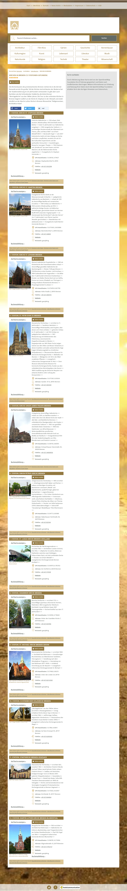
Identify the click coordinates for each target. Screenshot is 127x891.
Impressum (79, 5)
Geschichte (85, 48)
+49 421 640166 (46, 624)
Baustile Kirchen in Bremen (39, 309)
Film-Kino (42, 48)
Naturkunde (20, 59)
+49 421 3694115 (46, 295)
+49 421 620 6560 (47, 680)
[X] (49, 887)
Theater (85, 59)
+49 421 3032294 (46, 166)
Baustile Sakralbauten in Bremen (18, 311)
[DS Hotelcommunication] (70, 887)
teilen (16, 108)
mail (43, 108)
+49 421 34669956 (47, 452)
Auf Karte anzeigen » (18, 117)
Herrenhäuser (107, 48)
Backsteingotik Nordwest (56, 399)
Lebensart (63, 53)
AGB (99, 5)
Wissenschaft (107, 59)
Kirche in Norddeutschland (17, 401)
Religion (41, 59)
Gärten (64, 48)
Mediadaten (68, 5)
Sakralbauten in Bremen (53, 309)
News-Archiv (56, 5)
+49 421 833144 (46, 522)
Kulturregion (20, 53)
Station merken (39, 117)
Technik (63, 59)
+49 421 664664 (46, 797)
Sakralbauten (34, 71)
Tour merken (15, 82)
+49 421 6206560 (46, 736)
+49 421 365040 (46, 385)
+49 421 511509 (46, 572)
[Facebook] (55, 887)
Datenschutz (90, 5)
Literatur (85, 53)
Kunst (41, 53)
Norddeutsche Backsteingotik (40, 399)
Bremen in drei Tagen (37, 181)
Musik (107, 53)
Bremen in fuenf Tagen (22, 182)
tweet (29, 108)
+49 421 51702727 (46, 847)
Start (28, 5)
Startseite (19, 71)
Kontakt (46, 5)
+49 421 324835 (46, 234)
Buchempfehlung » (17, 176)
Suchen (104, 38)
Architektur (20, 48)
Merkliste (36, 5)
